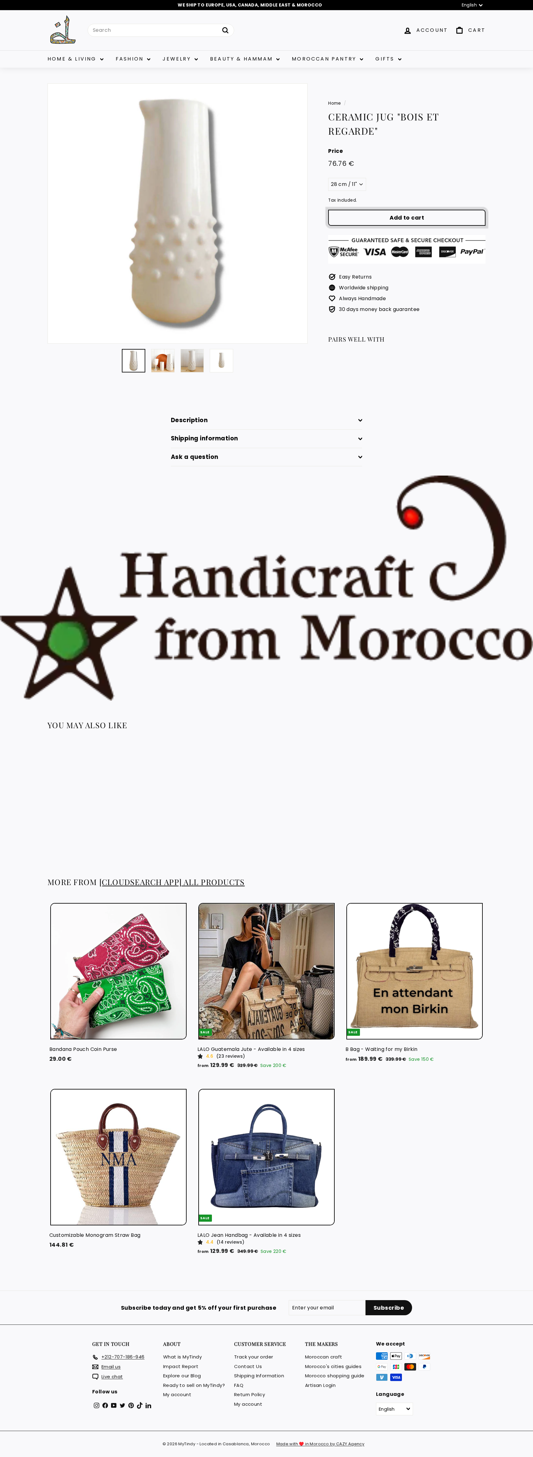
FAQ (238, 1385)
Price (335, 151)
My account (177, 1394)
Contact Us (248, 1366)
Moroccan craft (323, 1357)
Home (334, 103)
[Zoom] (177, 213)
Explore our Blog (182, 1375)
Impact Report (180, 1366)
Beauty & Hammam (242, 58)
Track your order (253, 1357)
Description (189, 420)
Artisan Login (320, 1385)
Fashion (131, 58)
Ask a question (194, 457)
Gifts (385, 58)
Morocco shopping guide (335, 1375)
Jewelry (178, 58)
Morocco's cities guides (333, 1366)
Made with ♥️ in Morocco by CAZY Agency (320, 1444)
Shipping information (204, 438)
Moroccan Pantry (325, 58)
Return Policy (249, 1394)
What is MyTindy (182, 1357)
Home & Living (73, 58)
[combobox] (161, 30)
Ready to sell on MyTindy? (194, 1385)
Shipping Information (259, 1375)
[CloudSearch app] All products (172, 882)
